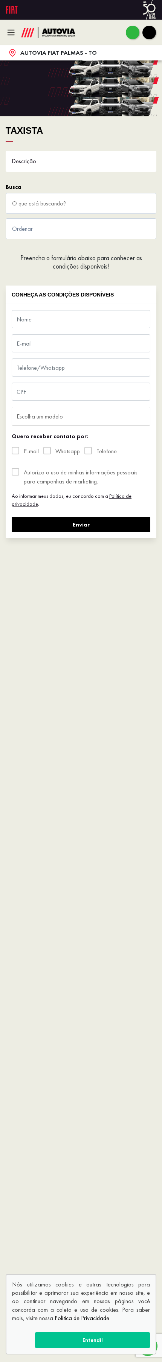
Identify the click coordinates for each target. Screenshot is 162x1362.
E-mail (31, 451)
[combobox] (81, 416)
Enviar (81, 524)
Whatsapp (67, 451)
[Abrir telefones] (149, 32)
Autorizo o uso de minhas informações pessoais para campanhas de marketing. (81, 476)
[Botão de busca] (146, 203)
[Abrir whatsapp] (132, 32)
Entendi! (93, 1340)
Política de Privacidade (82, 1318)
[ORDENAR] (81, 229)
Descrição (24, 161)
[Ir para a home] (62, 32)
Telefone (106, 451)
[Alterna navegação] (13, 32)
